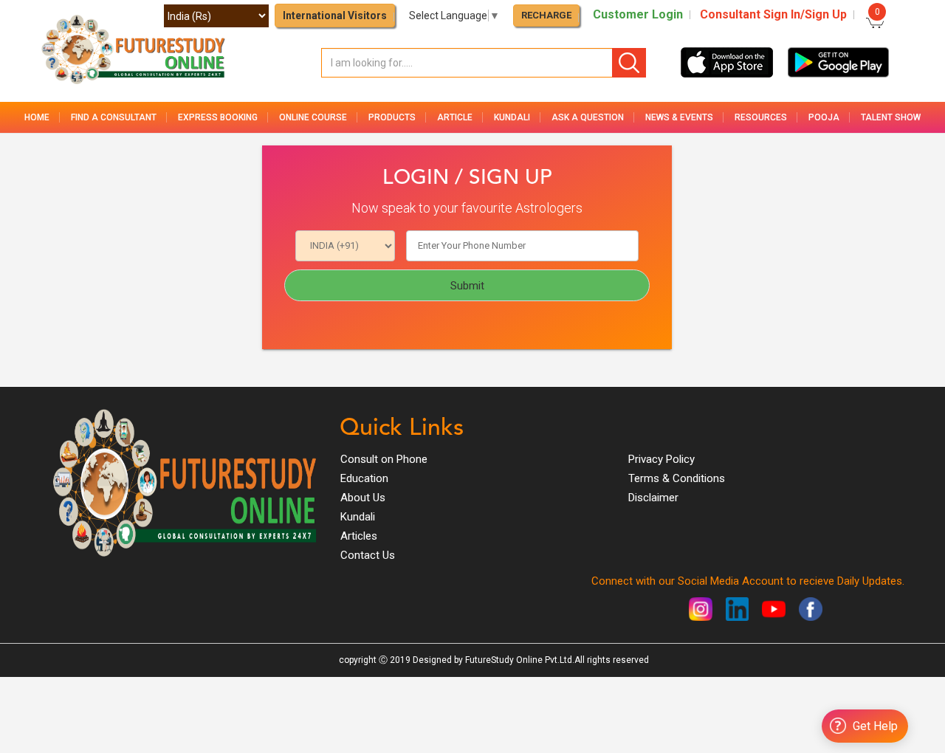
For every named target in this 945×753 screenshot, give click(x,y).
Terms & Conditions (676, 478)
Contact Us (367, 555)
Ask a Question (587, 117)
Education (364, 478)
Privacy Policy (661, 459)
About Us (362, 497)
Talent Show (891, 117)
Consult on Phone (383, 459)
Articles (358, 536)
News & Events (679, 117)
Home (36, 117)
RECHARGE (546, 15)
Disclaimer (653, 497)
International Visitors (335, 15)
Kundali (357, 516)
